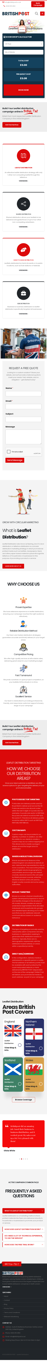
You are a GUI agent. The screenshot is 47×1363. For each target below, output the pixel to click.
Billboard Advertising (11, 1317)
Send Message (14, 460)
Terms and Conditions (12, 1312)
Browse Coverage (23, 1099)
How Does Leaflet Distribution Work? (23, 1229)
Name (9, 388)
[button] (37, 13)
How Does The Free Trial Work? (19, 1244)
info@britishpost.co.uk (13, 2)
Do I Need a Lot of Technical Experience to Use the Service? (23, 1237)
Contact (7, 1300)
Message (10, 427)
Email (9, 401)
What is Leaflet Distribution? (19, 1211)
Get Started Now (11, 125)
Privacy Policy (8, 1308)
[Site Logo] (15, 14)
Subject (9, 414)
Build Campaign (38, 4)
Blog (5, 1304)
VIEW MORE (23, 181)
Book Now (23, 90)
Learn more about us (13, 566)
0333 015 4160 (10, 6)
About (6, 1296)
